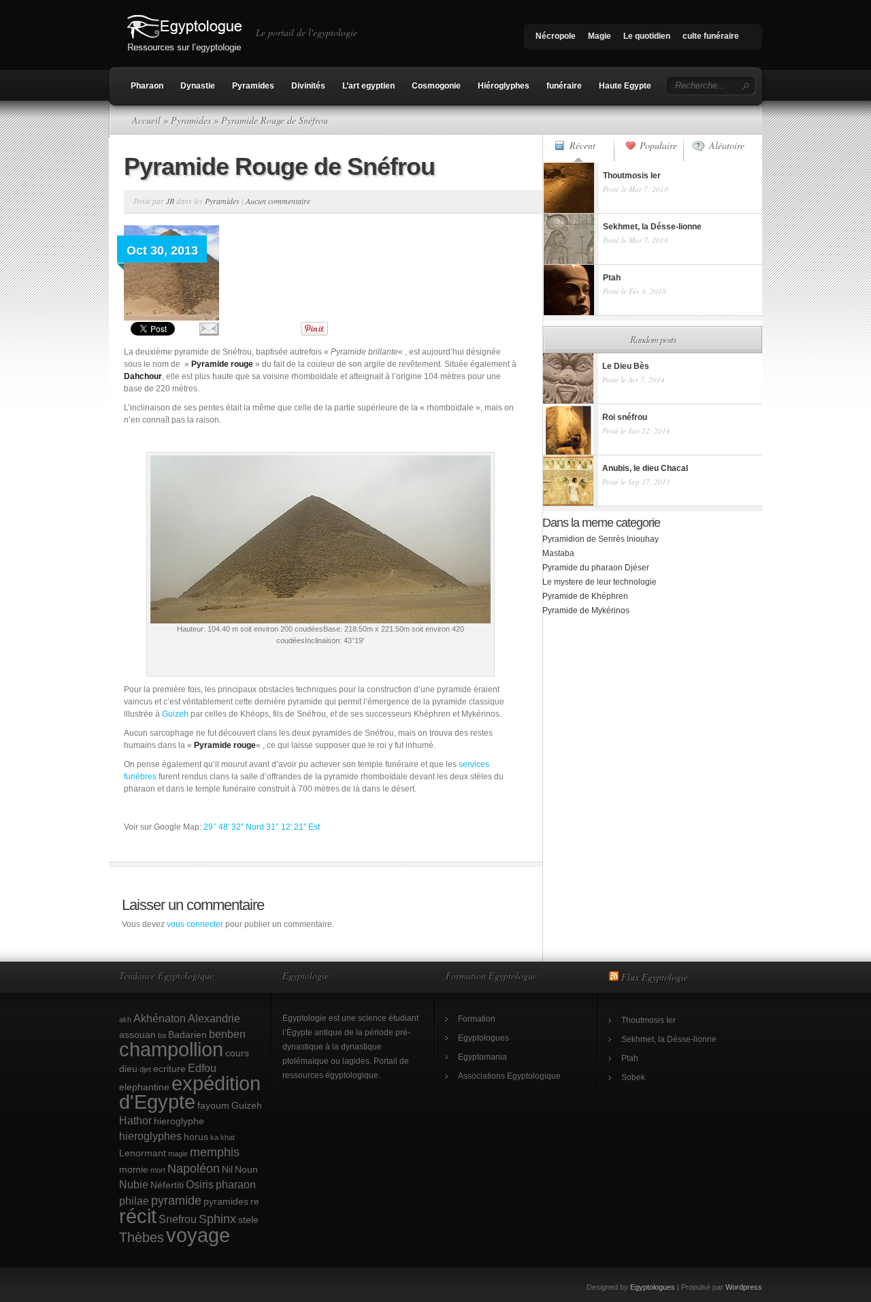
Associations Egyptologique (509, 1076)
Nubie (133, 1184)
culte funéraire (711, 36)
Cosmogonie (436, 86)
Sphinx (217, 1218)
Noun (246, 1169)
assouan (137, 1034)
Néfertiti (167, 1184)
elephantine (144, 1086)
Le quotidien (646, 36)
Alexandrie (214, 1018)
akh (125, 1019)
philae (134, 1200)
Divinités (308, 86)
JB (170, 200)
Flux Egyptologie (654, 977)
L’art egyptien (368, 86)
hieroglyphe (179, 1121)
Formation (476, 1019)
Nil (227, 1169)
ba (162, 1035)
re (254, 1201)
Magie (599, 36)
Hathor (135, 1120)
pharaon (236, 1184)
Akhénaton (159, 1018)
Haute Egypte (625, 86)
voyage (198, 1235)
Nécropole (556, 36)
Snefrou (178, 1219)
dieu (128, 1068)
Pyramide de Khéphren (585, 596)
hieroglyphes (150, 1136)
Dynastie (197, 86)
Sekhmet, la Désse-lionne (669, 1039)
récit (138, 1216)
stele (248, 1219)
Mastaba (558, 553)
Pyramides (253, 86)
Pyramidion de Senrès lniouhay (600, 539)
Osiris (200, 1184)
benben (227, 1034)
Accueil (146, 120)
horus (196, 1136)
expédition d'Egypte (190, 1093)
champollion (171, 1049)
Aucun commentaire (278, 200)
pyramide (176, 1200)
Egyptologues (483, 1038)
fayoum (213, 1105)
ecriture (169, 1068)
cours (237, 1052)
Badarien (187, 1034)
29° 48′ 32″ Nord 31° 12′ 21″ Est (261, 827)
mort (157, 1170)
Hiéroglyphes (503, 86)
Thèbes (141, 1237)
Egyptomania (482, 1057)
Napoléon (193, 1168)
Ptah (629, 1058)
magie (178, 1154)
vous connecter (195, 924)
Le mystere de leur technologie (599, 582)
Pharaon (147, 86)
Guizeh (175, 714)
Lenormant (142, 1153)
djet (145, 1069)
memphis (215, 1152)
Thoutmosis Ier (648, 1020)
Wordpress (743, 1287)
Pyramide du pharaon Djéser (595, 567)
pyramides (225, 1201)
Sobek (633, 1077)
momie (133, 1169)
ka (214, 1137)
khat (227, 1137)
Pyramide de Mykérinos (585, 610)
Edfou (202, 1068)
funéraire (564, 86)
